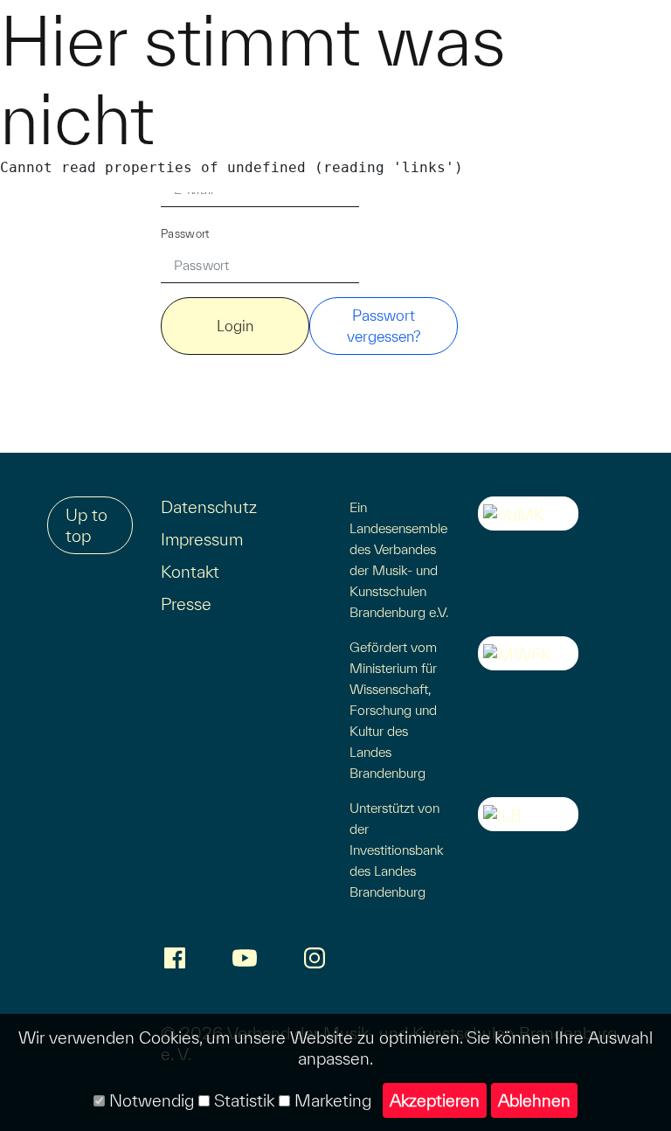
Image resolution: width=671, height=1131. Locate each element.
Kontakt (190, 571)
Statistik (242, 1100)
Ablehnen (534, 1100)
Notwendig (149, 1100)
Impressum (202, 539)
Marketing (330, 1100)
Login (235, 325)
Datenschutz (209, 507)
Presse (186, 604)
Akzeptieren (435, 1100)
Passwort (185, 233)
